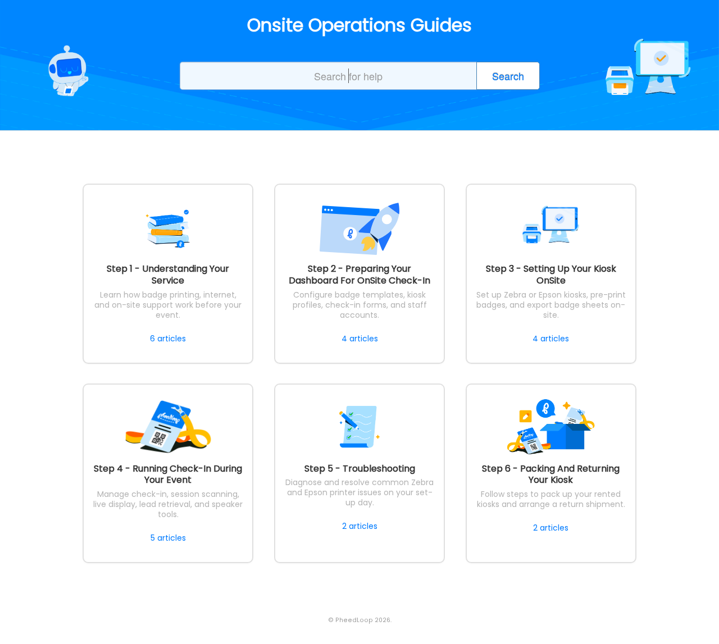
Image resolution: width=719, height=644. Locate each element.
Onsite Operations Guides (359, 25)
